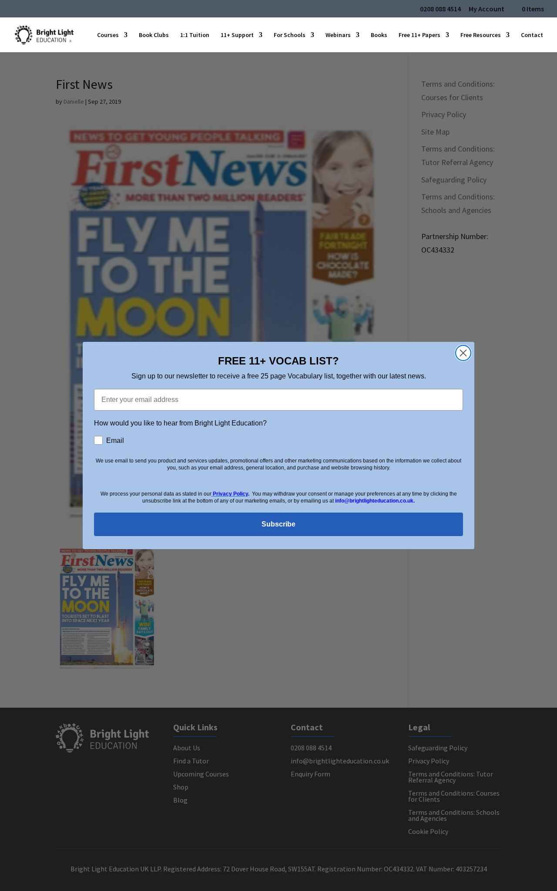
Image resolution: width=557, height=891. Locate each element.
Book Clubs (154, 35)
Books (379, 35)
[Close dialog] (463, 353)
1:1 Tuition (194, 35)
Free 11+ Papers (419, 35)
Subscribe (278, 524)
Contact (532, 35)
